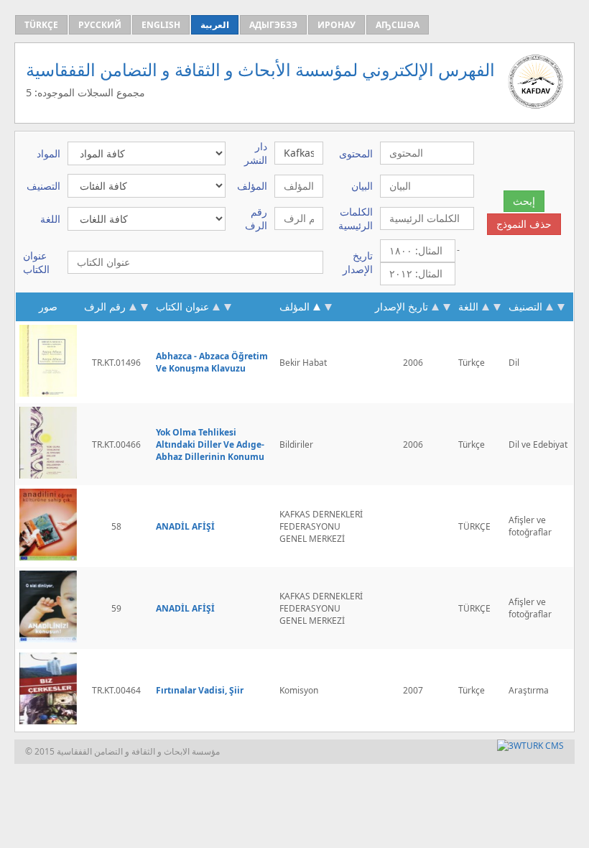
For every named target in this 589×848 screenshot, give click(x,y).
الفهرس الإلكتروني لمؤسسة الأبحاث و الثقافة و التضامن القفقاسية (260, 69)
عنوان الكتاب (182, 306)
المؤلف (295, 306)
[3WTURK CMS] (530, 745)
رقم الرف (105, 306)
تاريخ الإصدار (401, 306)
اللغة (468, 306)
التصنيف (525, 306)
